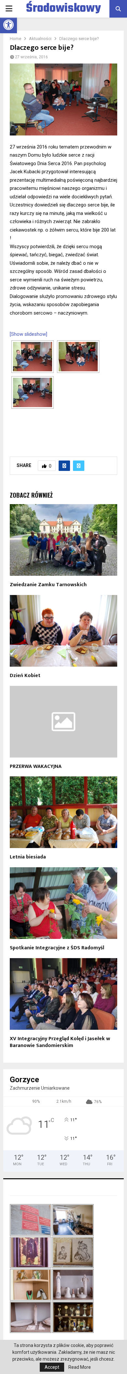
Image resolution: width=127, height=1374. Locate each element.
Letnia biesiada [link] (28, 857)
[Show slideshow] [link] (28, 334)
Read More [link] (79, 1367)
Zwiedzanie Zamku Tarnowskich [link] (48, 584)
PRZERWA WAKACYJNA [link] (36, 766)
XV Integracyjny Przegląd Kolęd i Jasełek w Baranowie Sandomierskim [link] (60, 1042)
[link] (8, 24)
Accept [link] (52, 1367)
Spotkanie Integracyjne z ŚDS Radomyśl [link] (57, 947)
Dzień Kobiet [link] (25, 675)
